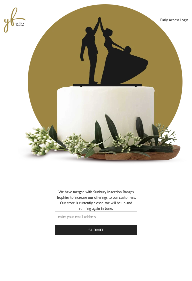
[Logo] (15, 20)
